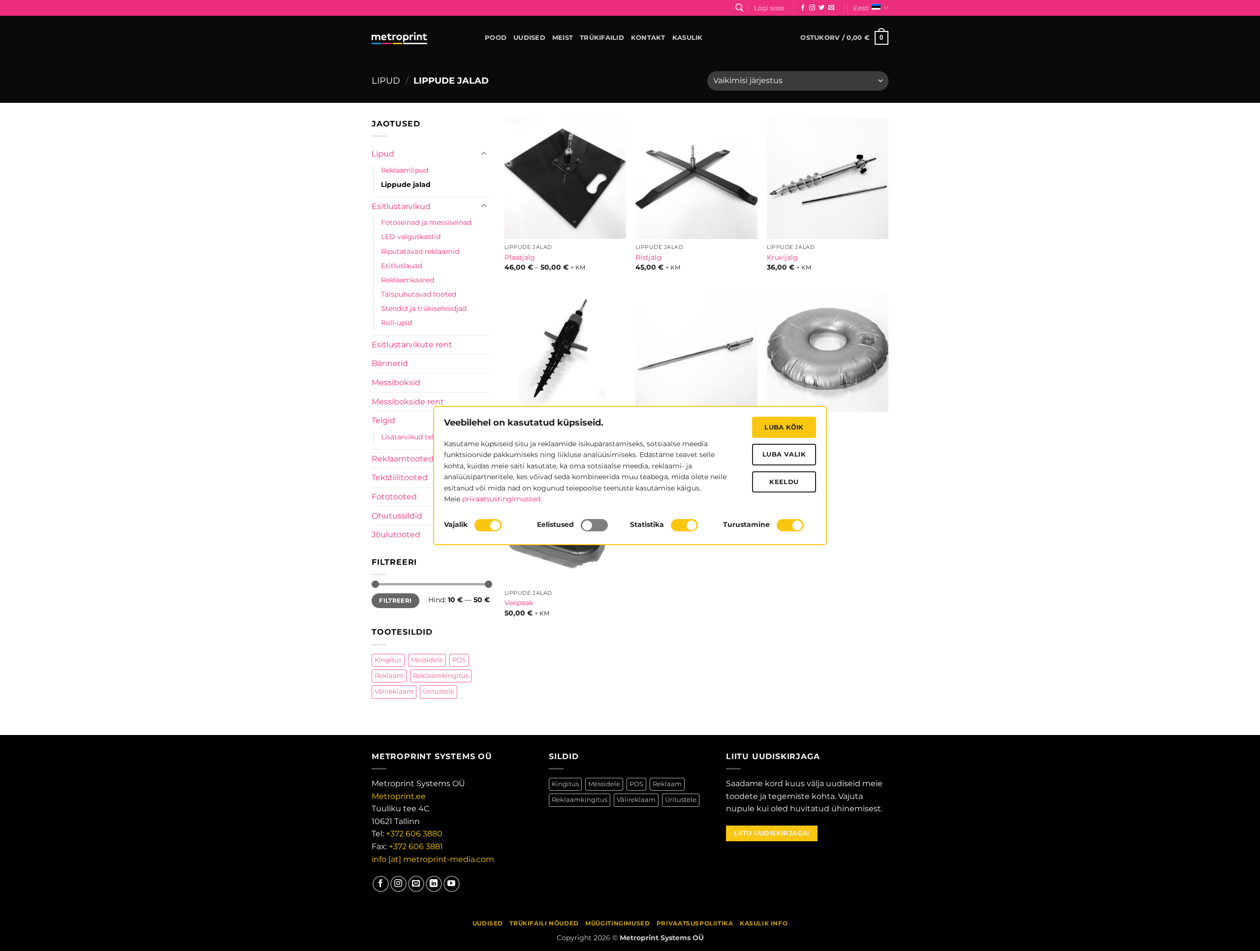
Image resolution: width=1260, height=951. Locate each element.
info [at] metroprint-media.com (433, 859)
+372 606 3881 (416, 846)
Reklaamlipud (404, 170)
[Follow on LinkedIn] (434, 884)
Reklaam (389, 675)
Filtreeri (395, 600)
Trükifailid (602, 37)
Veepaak (518, 602)
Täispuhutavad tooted (418, 294)
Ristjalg (648, 257)
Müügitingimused (617, 923)
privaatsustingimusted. (502, 498)
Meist (562, 37)
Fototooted (394, 496)
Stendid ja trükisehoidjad (424, 308)
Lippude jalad (406, 184)
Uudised (529, 37)
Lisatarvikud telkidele (417, 436)
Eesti (861, 8)
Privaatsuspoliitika (695, 923)
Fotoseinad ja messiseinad (426, 222)
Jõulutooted (396, 534)
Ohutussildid (397, 516)
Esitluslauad (401, 265)
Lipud (386, 80)
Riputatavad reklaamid (420, 250)
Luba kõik (784, 427)
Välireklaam (394, 691)
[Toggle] (484, 154)
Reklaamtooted (403, 458)
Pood (495, 37)
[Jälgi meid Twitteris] (821, 7)
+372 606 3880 (414, 833)
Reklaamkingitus (441, 675)
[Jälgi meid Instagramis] (812, 7)
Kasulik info (764, 923)
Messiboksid (396, 382)
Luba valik (784, 454)
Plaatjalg (519, 257)
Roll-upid (396, 322)
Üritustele (438, 691)
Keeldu (783, 482)
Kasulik (687, 37)
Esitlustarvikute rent (412, 344)
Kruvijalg (782, 257)
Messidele (427, 659)
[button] (739, 7)
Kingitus (388, 659)
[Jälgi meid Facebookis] (803, 7)
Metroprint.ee (399, 796)
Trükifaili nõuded (543, 923)
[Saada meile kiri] (831, 7)
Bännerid (390, 363)
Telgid (383, 420)
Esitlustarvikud (401, 206)
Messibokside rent (408, 401)
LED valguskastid (411, 236)
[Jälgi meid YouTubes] (451, 884)
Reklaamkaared (407, 280)
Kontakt (648, 37)
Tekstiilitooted (400, 477)
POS (459, 659)
